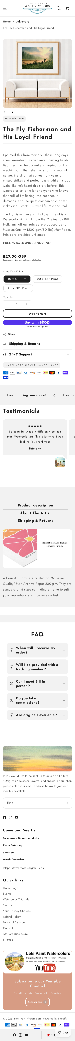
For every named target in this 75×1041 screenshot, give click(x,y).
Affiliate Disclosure (15, 934)
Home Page (10, 888)
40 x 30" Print (18, 288)
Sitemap (8, 940)
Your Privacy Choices (17, 911)
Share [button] (12, 334)
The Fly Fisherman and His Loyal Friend (28, 28)
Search (7, 905)
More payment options (37, 326)
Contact (8, 928)
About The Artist (35, 513)
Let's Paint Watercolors (27, 1018)
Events (7, 894)
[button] (5, 8)
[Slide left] (4, 112)
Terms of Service (14, 922)
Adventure (22, 22)
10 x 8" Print (17, 279)
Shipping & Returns (35, 521)
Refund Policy (12, 917)
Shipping (19, 259)
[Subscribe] (67, 803)
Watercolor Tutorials (16, 899)
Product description (35, 505)
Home (7, 22)
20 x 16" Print (47, 279)
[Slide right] (12, 112)
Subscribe (35, 1002)
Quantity (8, 297)
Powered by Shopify (55, 1018)
